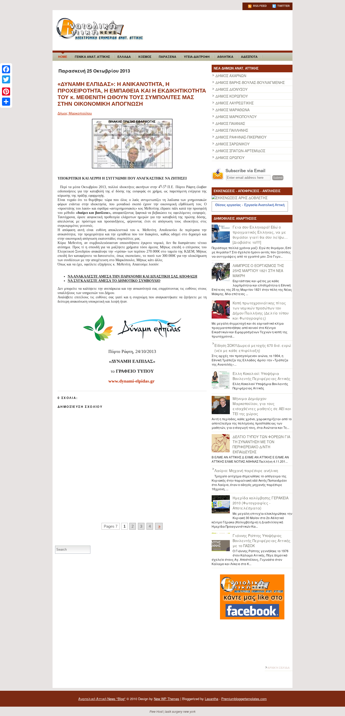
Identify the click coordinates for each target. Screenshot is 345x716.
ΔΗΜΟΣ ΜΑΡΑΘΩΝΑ (232, 109)
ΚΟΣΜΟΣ (144, 56)
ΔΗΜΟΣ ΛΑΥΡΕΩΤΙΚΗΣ (234, 102)
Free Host (156, 711)
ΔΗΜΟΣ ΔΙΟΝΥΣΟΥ (231, 89)
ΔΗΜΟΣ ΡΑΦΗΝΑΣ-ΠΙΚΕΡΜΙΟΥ (240, 137)
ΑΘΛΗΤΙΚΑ (225, 56)
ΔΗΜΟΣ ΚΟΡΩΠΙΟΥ (231, 96)
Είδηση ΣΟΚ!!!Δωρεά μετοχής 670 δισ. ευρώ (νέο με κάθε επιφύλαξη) (252, 348)
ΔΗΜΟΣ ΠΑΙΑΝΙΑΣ (230, 123)
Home (62, 56)
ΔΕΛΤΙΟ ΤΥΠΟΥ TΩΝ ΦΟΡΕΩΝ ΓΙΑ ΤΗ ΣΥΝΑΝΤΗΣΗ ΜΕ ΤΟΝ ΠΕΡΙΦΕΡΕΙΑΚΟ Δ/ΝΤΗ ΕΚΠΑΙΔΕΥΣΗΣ (261, 444)
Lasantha (211, 698)
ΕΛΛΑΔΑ (124, 56)
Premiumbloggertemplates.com (244, 698)
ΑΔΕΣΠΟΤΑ (249, 56)
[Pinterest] (6, 91)
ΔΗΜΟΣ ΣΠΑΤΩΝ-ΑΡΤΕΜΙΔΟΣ (240, 150)
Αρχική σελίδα (278, 667)
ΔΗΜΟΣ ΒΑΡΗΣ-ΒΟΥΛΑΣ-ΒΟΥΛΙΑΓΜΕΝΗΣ (250, 82)
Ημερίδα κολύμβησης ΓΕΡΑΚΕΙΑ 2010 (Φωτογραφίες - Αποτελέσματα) (260, 502)
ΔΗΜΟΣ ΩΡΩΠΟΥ (229, 157)
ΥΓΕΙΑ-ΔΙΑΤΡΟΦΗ (197, 56)
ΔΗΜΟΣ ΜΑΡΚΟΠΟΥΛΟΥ (236, 116)
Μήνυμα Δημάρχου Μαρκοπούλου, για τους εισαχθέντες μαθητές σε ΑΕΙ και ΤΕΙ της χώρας (262, 406)
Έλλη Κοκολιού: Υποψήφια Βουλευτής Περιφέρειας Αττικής (261, 376)
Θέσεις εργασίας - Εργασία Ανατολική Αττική (250, 205)
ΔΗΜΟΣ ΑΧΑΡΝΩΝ (230, 75)
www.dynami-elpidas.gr (131, 381)
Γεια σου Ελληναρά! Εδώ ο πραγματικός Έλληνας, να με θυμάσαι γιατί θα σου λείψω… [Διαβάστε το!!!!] (260, 235)
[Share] (6, 102)
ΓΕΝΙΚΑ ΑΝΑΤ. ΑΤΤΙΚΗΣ (92, 56)
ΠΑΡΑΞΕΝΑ (167, 56)
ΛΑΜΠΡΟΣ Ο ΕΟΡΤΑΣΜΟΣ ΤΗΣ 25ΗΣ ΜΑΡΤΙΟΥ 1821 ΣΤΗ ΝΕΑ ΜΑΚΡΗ (258, 270)
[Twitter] (6, 79)
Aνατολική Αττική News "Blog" (102, 698)
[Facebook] (6, 69)
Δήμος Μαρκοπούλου (75, 113)
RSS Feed (259, 5)
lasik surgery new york (180, 711)
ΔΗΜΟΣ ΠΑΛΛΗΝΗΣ (231, 130)
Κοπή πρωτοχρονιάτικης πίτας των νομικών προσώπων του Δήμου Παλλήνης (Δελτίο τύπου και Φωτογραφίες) (261, 310)
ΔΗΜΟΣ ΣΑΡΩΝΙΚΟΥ (232, 143)
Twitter (283, 5)
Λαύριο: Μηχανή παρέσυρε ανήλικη (246, 470)
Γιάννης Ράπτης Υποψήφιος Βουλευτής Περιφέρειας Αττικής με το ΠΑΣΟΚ (261, 540)
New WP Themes (166, 698)
